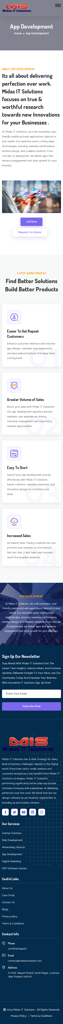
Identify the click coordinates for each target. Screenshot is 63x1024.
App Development (12, 854)
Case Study (8, 895)
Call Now (31, 221)
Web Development (12, 840)
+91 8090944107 (17, 949)
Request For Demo (29, 232)
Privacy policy (9, 917)
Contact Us (8, 902)
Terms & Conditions (13, 924)
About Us (7, 888)
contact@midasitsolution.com (25, 961)
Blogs (5, 910)
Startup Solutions (12, 833)
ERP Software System (14, 869)
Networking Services (13, 847)
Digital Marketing (11, 861)
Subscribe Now (31, 706)
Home (18, 33)
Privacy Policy (18, 1016)
